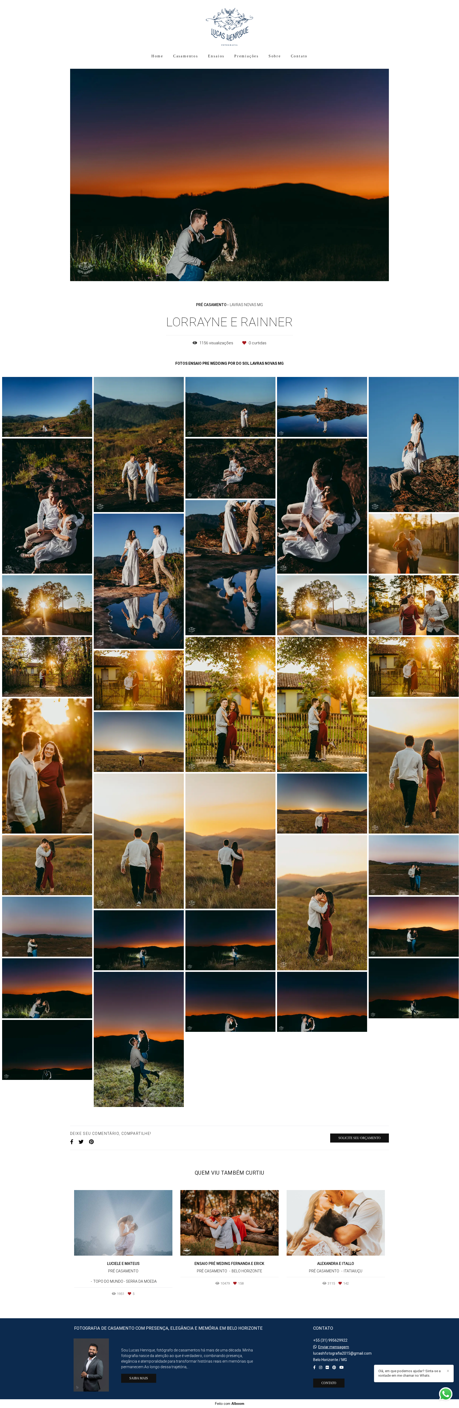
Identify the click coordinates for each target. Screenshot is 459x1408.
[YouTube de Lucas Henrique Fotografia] (341, 1367)
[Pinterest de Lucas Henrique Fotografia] (334, 1367)
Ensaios (216, 56)
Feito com (229, 1404)
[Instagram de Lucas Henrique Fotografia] (320, 1367)
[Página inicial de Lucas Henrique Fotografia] (229, 25)
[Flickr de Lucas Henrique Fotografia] (327, 1367)
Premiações (246, 56)
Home (157, 56)
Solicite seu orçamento (359, 1095)
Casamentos (185, 56)
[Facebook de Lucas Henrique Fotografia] (314, 1367)
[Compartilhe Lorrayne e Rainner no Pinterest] (91, 1099)
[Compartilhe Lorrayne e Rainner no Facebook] (71, 1099)
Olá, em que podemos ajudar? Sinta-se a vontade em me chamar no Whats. (409, 1373)
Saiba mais (138, 1378)
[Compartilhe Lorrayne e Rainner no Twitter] (81, 1099)
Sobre (275, 56)
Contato (299, 56)
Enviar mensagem (333, 1347)
